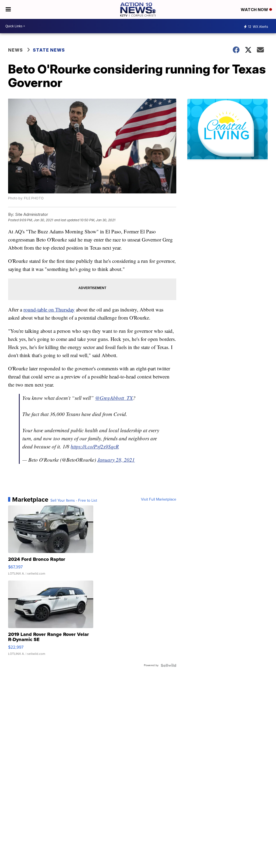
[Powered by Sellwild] (168, 665)
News (15, 50)
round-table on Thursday (49, 309)
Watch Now (255, 9)
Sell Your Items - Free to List (73, 500)
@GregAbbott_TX (114, 397)
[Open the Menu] (8, 9)
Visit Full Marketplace (158, 499)
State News (49, 50)
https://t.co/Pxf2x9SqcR (95, 446)
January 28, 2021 (116, 459)
